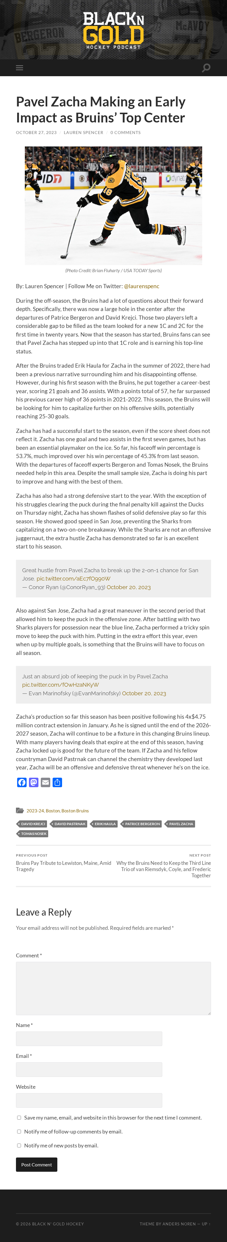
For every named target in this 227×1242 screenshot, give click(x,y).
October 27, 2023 (36, 132)
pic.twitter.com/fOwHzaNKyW (60, 684)
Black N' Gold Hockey (58, 1224)
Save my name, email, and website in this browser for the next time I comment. (113, 1117)
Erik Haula (105, 824)
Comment (29, 955)
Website (25, 1086)
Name (24, 1025)
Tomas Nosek (33, 833)
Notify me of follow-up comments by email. (73, 1131)
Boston (53, 810)
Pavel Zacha (181, 824)
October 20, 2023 (129, 587)
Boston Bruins (75, 810)
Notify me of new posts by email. (61, 1145)
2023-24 (35, 810)
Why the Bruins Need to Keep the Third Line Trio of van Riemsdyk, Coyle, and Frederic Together (163, 865)
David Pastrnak (70, 824)
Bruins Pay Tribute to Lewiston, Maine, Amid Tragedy (63, 862)
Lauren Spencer (83, 132)
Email (24, 1056)
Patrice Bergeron (142, 824)
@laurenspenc (141, 286)
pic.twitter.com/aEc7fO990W (74, 578)
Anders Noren (179, 1224)
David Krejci (33, 824)
